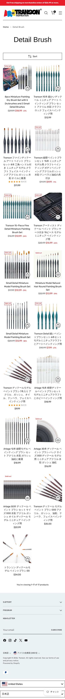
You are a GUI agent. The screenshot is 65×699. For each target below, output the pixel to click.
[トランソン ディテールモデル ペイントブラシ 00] (17, 549)
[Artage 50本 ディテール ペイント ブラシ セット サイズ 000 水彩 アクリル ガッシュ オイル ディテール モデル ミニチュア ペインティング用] (17, 488)
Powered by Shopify (11, 663)
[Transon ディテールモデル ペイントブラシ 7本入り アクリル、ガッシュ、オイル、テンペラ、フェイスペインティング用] (17, 369)
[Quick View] (58, 275)
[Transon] (22, 13)
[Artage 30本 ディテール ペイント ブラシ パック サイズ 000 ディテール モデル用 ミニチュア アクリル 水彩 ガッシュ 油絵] (48, 430)
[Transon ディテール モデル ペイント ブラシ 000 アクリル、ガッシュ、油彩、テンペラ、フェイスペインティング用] (48, 488)
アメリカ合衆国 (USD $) (27, 653)
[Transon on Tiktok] (16, 641)
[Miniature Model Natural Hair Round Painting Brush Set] (48, 264)
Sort (35, 56)
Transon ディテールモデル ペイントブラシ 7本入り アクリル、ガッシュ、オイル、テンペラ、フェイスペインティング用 (17, 394)
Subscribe (56, 630)
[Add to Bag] (28, 88)
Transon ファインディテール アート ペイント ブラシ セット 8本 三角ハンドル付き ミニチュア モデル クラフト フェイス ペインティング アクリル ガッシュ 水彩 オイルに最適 (17, 167)
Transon (22, 658)
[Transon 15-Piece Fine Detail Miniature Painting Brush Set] (17, 207)
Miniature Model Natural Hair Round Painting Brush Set (48, 286)
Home (6, 27)
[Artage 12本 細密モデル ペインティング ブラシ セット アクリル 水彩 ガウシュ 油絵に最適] (17, 430)
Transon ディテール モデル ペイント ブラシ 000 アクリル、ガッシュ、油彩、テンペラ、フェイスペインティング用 (48, 513)
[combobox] (32, 684)
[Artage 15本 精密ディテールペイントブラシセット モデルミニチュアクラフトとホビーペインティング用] (48, 369)
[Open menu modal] (60, 12)
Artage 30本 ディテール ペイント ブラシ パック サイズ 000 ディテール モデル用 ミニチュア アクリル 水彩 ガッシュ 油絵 (48, 455)
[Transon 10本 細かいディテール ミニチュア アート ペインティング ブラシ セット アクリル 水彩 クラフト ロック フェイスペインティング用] (48, 78)
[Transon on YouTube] (26, 641)
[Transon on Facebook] (5, 641)
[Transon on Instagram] (10, 641)
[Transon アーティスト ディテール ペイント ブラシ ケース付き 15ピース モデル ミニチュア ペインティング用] (48, 207)
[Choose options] (58, 88)
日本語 (5, 653)
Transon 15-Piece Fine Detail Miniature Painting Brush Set (17, 229)
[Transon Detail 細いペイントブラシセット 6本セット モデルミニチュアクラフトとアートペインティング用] (48, 315)
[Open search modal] (45, 12)
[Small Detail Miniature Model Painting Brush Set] (17, 264)
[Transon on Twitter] (21, 641)
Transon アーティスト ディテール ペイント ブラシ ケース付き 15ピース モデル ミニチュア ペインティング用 (48, 232)
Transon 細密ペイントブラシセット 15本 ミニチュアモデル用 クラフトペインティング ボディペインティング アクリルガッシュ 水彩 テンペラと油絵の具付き (48, 167)
